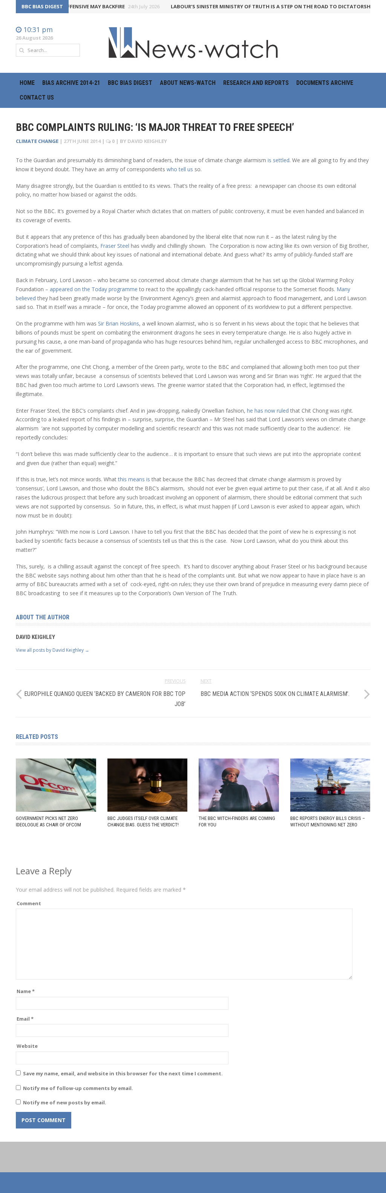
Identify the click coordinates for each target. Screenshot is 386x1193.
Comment (29, 903)
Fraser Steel (114, 245)
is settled (279, 160)
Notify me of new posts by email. (64, 1102)
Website (27, 1046)
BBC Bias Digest (130, 82)
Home (27, 82)
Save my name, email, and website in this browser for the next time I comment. (123, 1073)
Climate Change (37, 141)
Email (25, 1018)
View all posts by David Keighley (52, 650)
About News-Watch (188, 82)
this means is (134, 479)
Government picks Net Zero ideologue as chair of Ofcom (48, 821)
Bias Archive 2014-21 (71, 82)
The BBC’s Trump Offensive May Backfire (75, 6)
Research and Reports (256, 82)
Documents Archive (324, 82)
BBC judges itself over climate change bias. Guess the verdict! (143, 821)
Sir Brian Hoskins (118, 323)
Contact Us (37, 97)
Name (26, 991)
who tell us (180, 169)
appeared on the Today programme (94, 289)
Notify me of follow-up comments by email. (78, 1088)
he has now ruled (268, 410)
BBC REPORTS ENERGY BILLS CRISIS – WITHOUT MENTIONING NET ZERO (327, 821)
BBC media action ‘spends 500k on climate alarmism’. (275, 693)
